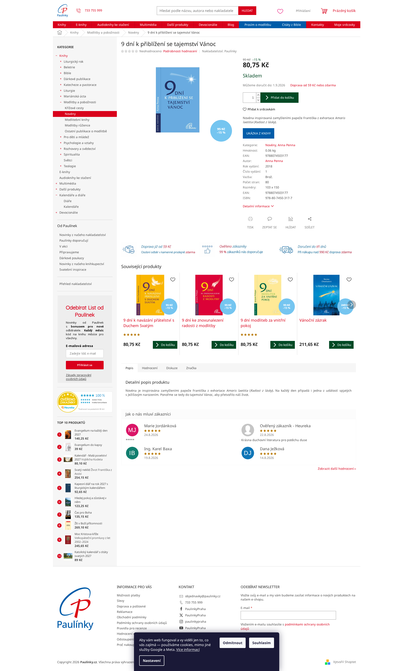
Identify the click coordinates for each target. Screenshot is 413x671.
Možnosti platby (128, 595)
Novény (70, 114)
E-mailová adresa (79, 346)
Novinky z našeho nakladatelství (82, 235)
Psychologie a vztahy (79, 143)
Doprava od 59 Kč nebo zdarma (313, 85)
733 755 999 (193, 602)
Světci (68, 160)
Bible (67, 73)
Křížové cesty (74, 108)
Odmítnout (232, 642)
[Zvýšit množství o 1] (258, 95)
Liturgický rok (73, 61)
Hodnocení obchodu (131, 634)
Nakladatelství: (219, 51)
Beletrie (69, 67)
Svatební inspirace (72, 269)
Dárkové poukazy (71, 258)
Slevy (120, 601)
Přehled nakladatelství (75, 284)
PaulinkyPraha (195, 609)
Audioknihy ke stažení (75, 178)
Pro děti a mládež (76, 137)
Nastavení (152, 660)
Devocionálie (68, 212)
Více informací (188, 649)
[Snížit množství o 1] (258, 100)
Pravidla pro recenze (132, 628)
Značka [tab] (191, 368)
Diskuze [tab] (172, 368)
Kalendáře (71, 207)
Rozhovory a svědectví (80, 149)
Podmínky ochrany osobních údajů (142, 623)
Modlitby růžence (77, 125)
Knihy (63, 56)
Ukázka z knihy (258, 133)
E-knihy (64, 172)
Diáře (68, 201)
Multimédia (67, 183)
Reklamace (124, 612)
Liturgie (69, 90)
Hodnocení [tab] (150, 368)
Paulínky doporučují (73, 240)
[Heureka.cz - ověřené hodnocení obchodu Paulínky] (85, 402)
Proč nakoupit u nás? (132, 645)
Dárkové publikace (77, 79)
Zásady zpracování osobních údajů (78, 377)
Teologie (70, 166)
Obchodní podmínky (131, 617)
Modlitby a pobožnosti (80, 102)
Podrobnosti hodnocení (180, 51)
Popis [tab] (129, 368)
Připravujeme (69, 252)
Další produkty (69, 189)
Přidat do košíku (282, 97)
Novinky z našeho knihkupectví (81, 264)
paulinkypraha (195, 621)
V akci (63, 246)
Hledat (247, 10)
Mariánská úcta (75, 96)
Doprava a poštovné (131, 606)
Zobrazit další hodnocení (336, 468)
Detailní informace (256, 206)
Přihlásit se (84, 365)
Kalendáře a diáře (72, 195)
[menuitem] (62, 24)
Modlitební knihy (77, 120)
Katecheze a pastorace (80, 85)
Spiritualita (72, 154)
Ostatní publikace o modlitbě (86, 131)
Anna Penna (286, 145)
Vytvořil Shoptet (344, 662)
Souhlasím (261, 642)
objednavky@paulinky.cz (202, 596)
